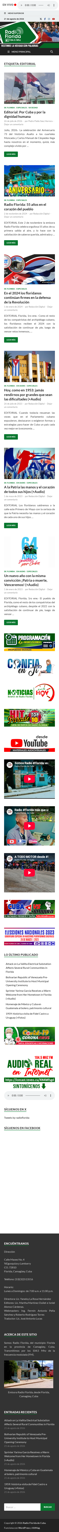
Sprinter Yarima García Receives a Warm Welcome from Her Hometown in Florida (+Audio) (28, 994)
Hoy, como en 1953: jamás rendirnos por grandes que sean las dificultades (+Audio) (28, 394)
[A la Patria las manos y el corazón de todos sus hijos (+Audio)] (29, 465)
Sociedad (33, 107)
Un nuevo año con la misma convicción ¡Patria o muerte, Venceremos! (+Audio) (25, 580)
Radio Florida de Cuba (34, 1523)
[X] (41, 19)
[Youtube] (53, 19)
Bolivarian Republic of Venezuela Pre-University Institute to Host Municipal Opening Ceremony (27, 981)
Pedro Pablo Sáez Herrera (40, 121)
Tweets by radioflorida (16, 1117)
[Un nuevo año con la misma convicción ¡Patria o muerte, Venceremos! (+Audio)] (29, 553)
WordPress (24, 1527)
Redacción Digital (41, 213)
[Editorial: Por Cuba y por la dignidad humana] (29, 90)
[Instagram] (49, 19)
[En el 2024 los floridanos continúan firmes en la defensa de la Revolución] (29, 271)
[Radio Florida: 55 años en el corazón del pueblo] (29, 182)
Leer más (9, 153)
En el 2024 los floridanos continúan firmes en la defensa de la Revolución (27, 297)
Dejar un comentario (13, 124)
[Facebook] (45, 19)
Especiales (21, 107)
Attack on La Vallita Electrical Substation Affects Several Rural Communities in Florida (28, 967)
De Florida (9, 107)
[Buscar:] (29, 1507)
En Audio (20, 386)
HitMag (36, 1527)
